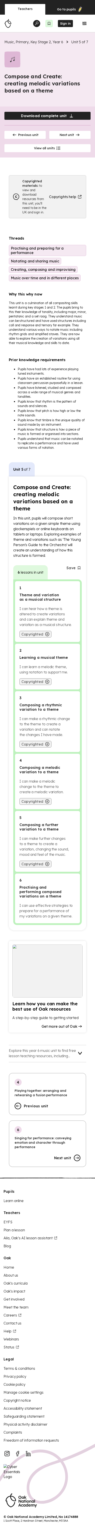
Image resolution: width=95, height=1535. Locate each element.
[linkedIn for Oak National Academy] (28, 1453)
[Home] (8, 23)
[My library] (49, 23)
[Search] (36, 23)
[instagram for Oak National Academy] (7, 1453)
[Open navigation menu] (84, 23)
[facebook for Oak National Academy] (17, 1453)
